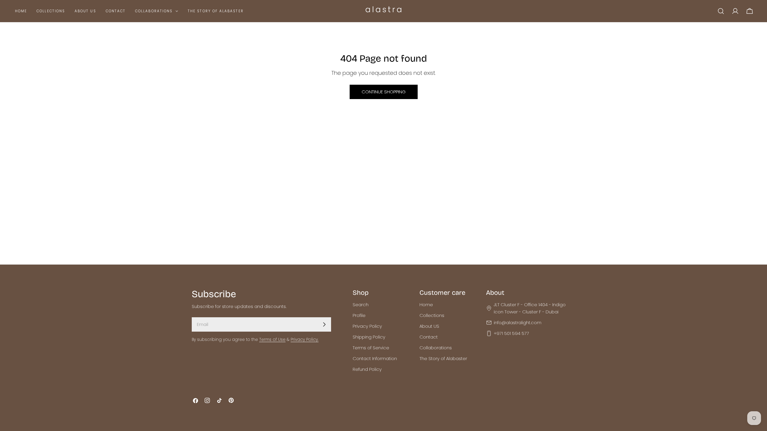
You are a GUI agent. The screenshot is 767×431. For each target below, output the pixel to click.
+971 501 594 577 (511, 333)
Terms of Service (371, 348)
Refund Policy (367, 369)
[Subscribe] (324, 324)
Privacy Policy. (304, 339)
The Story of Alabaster (443, 358)
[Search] (721, 11)
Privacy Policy (367, 326)
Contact (428, 337)
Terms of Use (272, 339)
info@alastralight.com (517, 322)
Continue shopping (384, 92)
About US (429, 326)
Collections (431, 315)
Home (426, 304)
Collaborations (435, 348)
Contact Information (375, 358)
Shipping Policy (369, 337)
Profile (359, 315)
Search (361, 304)
